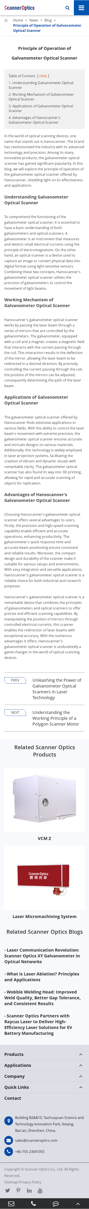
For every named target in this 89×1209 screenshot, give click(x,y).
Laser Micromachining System (45, 916)
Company (14, 1076)
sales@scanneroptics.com (36, 1140)
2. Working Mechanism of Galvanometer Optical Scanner (41, 97)
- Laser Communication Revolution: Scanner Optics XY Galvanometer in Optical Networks (42, 955)
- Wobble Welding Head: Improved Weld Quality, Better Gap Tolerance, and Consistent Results (42, 997)
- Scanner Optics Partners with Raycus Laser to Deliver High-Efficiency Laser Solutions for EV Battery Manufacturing (38, 1024)
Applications (17, 1065)
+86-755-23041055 (29, 1151)
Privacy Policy (30, 1182)
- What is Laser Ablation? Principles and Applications (41, 977)
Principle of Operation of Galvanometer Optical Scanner (47, 28)
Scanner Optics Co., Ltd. (44, 1169)
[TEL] (33, 1203)
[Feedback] (55, 1203)
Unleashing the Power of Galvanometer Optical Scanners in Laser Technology (56, 688)
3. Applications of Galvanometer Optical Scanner (41, 108)
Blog (48, 20)
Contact (12, 1098)
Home (18, 20)
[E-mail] (11, 1203)
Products (14, 1054)
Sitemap (11, 1182)
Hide (43, 76)
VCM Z (44, 838)
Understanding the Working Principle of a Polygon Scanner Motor (55, 718)
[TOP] (78, 1203)
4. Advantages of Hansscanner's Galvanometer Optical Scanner (34, 120)
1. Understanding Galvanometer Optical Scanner (41, 85)
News (33, 20)
